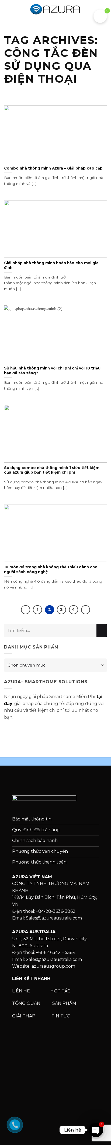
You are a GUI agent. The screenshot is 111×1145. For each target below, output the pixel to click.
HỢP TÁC (60, 990)
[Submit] (101, 630)
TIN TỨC (60, 1016)
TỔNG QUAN (26, 1003)
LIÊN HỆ (21, 990)
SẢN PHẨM (64, 1003)
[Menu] (7, 9)
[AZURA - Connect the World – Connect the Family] (55, 9)
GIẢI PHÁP (24, 1016)
